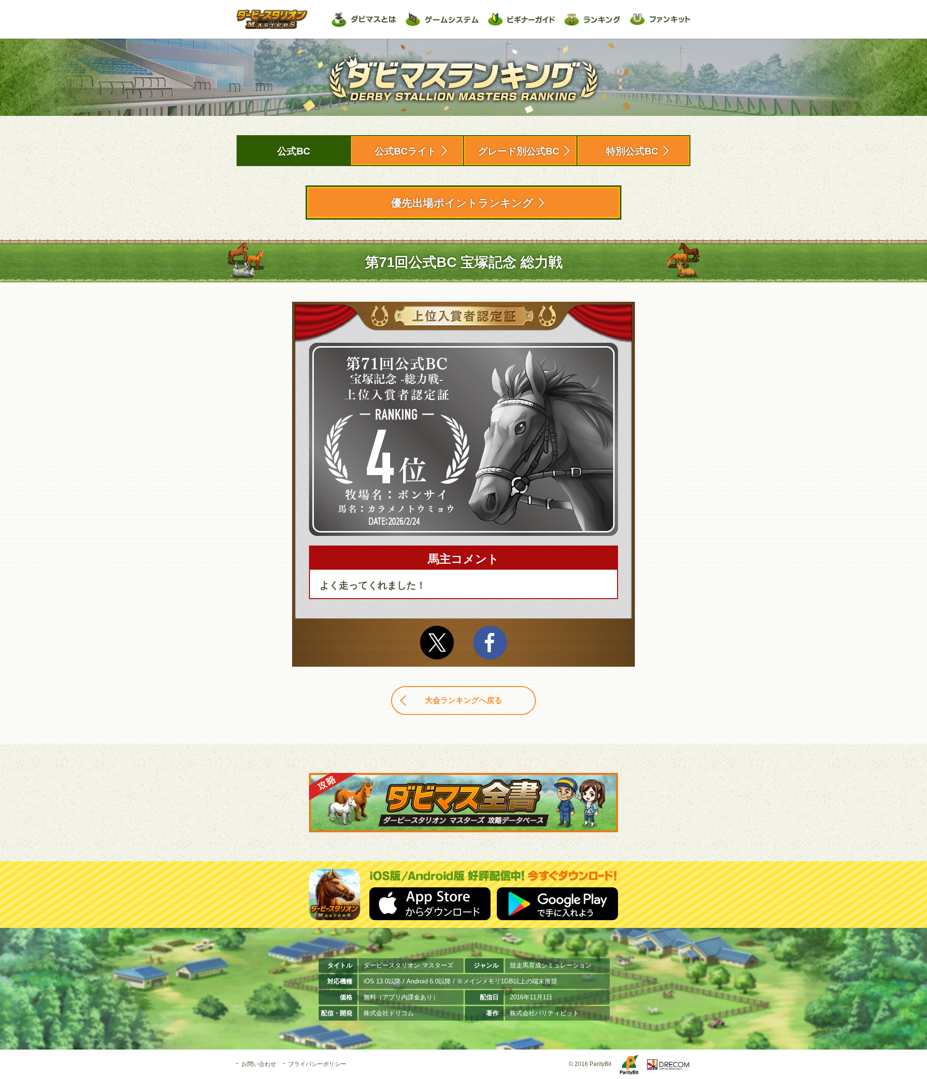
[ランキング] (592, 19)
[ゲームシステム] (442, 19)
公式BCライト (405, 151)
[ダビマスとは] (364, 19)
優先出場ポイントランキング (462, 203)
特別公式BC (632, 151)
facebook (490, 642)
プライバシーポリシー (317, 1064)
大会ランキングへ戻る (463, 700)
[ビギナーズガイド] (521, 19)
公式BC (293, 151)
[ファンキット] (660, 19)
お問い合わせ (258, 1064)
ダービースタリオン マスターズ (272, 19)
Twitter (437, 642)
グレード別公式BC (518, 151)
